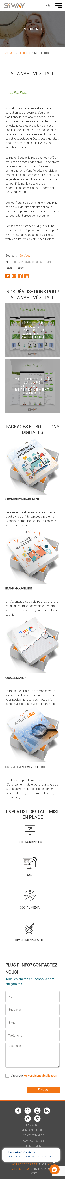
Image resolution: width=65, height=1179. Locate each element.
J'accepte (33, 1075)
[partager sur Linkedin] (26, 276)
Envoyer (43, 1089)
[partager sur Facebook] (20, 276)
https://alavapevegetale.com (32, 261)
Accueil (10, 53)
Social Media (30, 907)
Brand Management (30, 940)
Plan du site (32, 1125)
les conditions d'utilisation (40, 1075)
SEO (29, 874)
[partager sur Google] (14, 276)
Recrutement (34, 1145)
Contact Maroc (33, 1135)
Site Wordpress (30, 842)
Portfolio (25, 53)
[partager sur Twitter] (7, 276)
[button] (54, 1170)
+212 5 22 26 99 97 (24, 1164)
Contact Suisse (33, 1140)
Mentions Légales (34, 1130)
